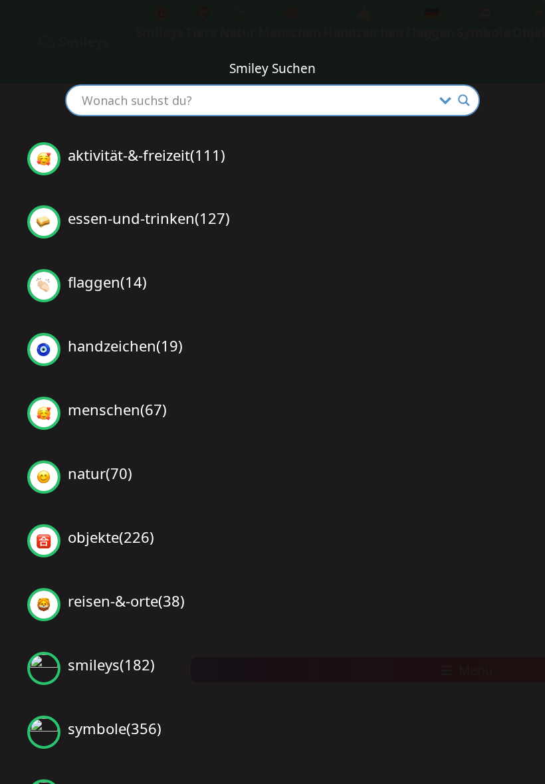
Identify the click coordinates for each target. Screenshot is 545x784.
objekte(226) (107, 537)
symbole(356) (111, 728)
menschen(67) (113, 409)
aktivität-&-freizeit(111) (142, 155)
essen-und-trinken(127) (145, 218)
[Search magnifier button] (464, 100)
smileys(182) (107, 664)
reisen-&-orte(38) (122, 601)
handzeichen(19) (121, 345)
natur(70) (96, 473)
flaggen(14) (103, 282)
